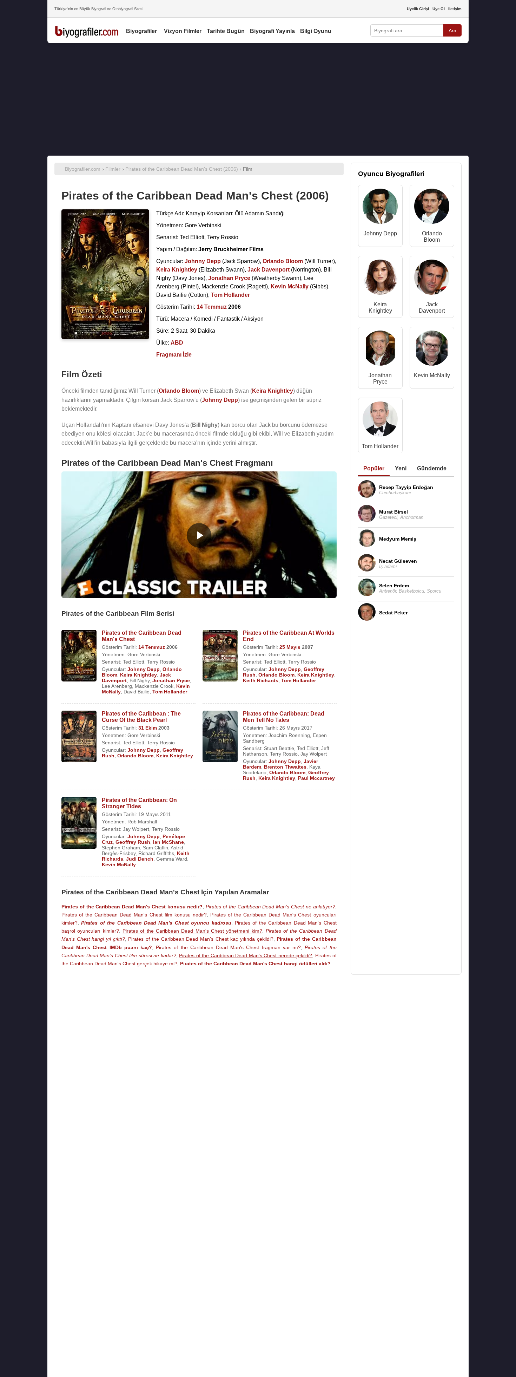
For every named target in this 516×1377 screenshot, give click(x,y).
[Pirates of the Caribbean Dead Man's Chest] (79, 656)
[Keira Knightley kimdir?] (380, 279)
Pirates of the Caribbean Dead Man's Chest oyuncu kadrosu (156, 923)
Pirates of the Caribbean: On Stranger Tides (139, 803)
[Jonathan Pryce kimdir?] (380, 350)
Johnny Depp (143, 669)
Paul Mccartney (316, 778)
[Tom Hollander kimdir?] (380, 421)
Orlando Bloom (276, 675)
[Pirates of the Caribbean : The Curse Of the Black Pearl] (79, 737)
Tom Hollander (169, 691)
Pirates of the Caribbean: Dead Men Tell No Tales (283, 717)
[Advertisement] (258, 99)
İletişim (455, 9)
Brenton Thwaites (285, 767)
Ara (452, 30)
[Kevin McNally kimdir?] (431, 350)
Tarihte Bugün (226, 31)
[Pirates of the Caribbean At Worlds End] (220, 656)
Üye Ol (438, 9)
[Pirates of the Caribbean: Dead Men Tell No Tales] (220, 737)
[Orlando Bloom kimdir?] (431, 208)
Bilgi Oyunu (315, 31)
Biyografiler (141, 31)
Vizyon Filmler (182, 31)
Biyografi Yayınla (272, 31)
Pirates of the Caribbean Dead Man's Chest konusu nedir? (132, 906)
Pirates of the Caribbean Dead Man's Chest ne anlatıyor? (270, 906)
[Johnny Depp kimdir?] (380, 208)
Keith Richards (260, 680)
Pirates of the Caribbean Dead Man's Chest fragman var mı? (228, 947)
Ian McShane (168, 842)
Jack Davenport (432, 307)
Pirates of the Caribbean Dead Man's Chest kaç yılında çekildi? (200, 939)
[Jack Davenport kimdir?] (431, 279)
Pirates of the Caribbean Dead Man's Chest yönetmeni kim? (192, 931)
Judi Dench (139, 859)
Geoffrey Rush (132, 842)
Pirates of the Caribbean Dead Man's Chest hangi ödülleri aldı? (255, 963)
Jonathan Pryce (171, 680)
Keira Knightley (138, 675)
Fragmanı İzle (174, 355)
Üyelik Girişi (418, 9)
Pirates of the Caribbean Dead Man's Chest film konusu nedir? (134, 915)
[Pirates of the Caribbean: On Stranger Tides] (79, 823)
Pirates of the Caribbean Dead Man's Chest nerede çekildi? (245, 955)
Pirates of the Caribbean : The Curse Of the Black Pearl (141, 717)
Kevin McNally (119, 864)
